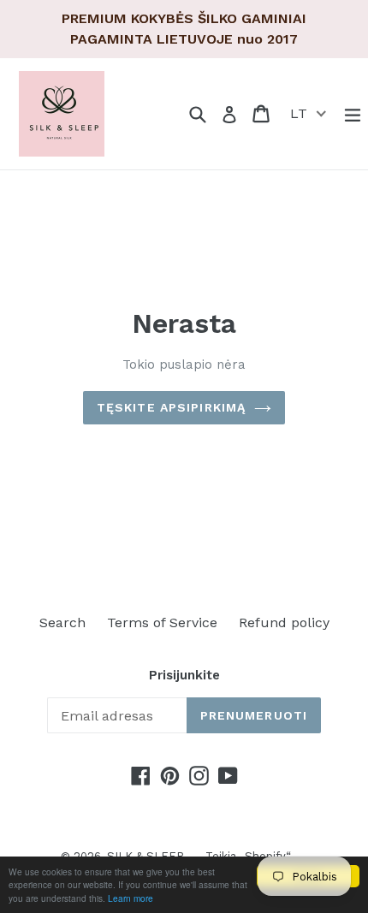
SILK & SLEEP (145, 856)
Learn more (130, 898)
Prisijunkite (184, 675)
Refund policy (284, 622)
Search (62, 622)
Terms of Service (162, 622)
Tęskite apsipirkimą (171, 407)
